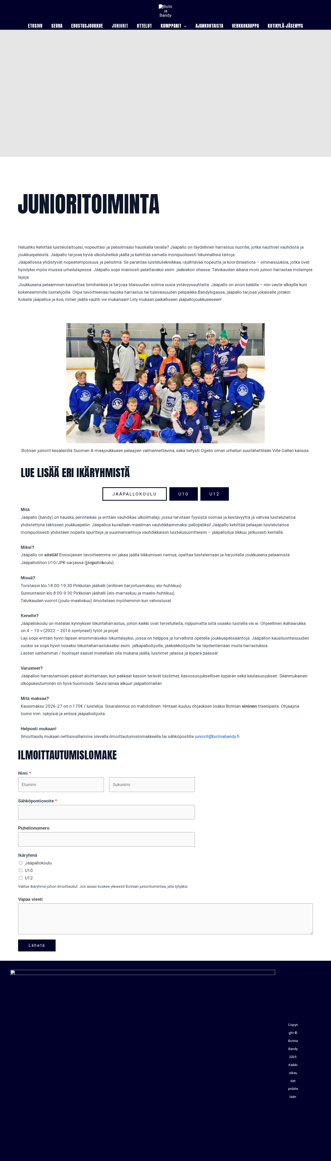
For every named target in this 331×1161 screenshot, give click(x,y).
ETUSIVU (35, 26)
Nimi (24, 773)
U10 (29, 870)
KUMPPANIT (171, 26)
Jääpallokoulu (38, 863)
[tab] (134, 494)
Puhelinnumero (33, 828)
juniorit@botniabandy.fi (217, 736)
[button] (183, 26)
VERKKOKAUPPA (245, 26)
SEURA (56, 26)
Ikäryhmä (27, 855)
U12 (29, 878)
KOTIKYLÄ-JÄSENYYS (285, 26)
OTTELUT (144, 26)
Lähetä (36, 945)
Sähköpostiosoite (37, 800)
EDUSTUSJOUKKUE (87, 26)
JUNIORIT (120, 26)
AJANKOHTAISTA (209, 26)
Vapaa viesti (30, 899)
